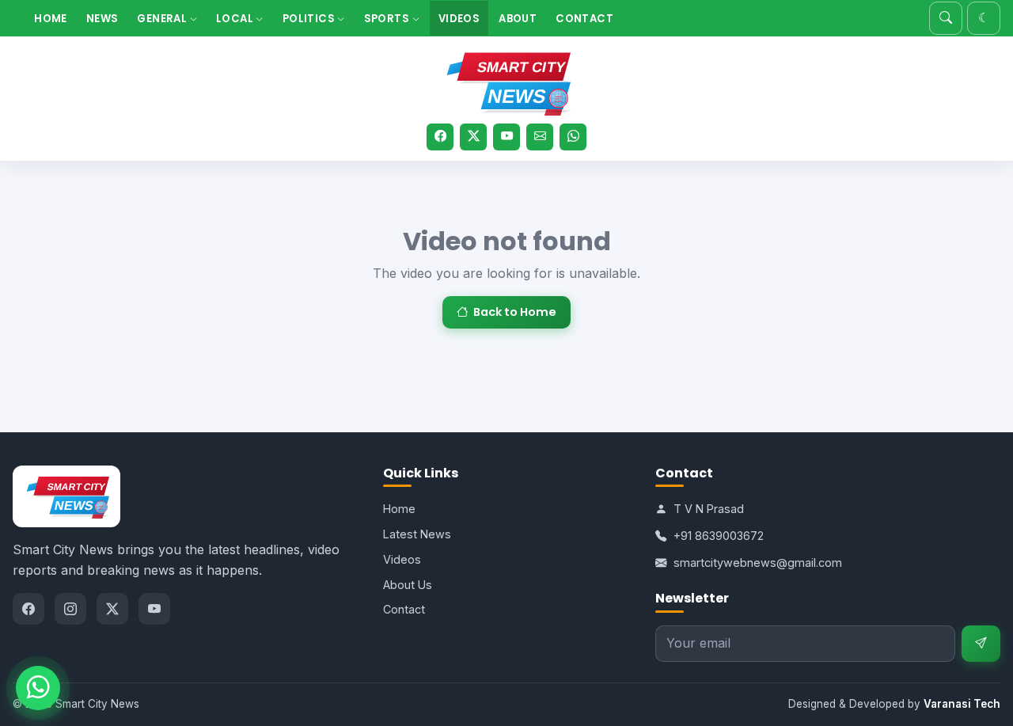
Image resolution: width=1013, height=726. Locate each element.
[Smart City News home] (506, 81)
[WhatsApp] (573, 137)
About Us (407, 584)
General (163, 18)
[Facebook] (440, 137)
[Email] (539, 137)
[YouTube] (506, 137)
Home (50, 18)
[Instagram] (70, 609)
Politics (310, 18)
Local (236, 18)
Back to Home (514, 312)
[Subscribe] (981, 644)
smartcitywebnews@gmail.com (757, 562)
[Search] (945, 18)
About (518, 18)
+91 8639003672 (718, 535)
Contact (584, 18)
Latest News (417, 534)
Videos (459, 18)
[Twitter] (473, 137)
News (102, 18)
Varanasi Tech (962, 703)
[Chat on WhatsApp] (38, 688)
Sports (388, 18)
